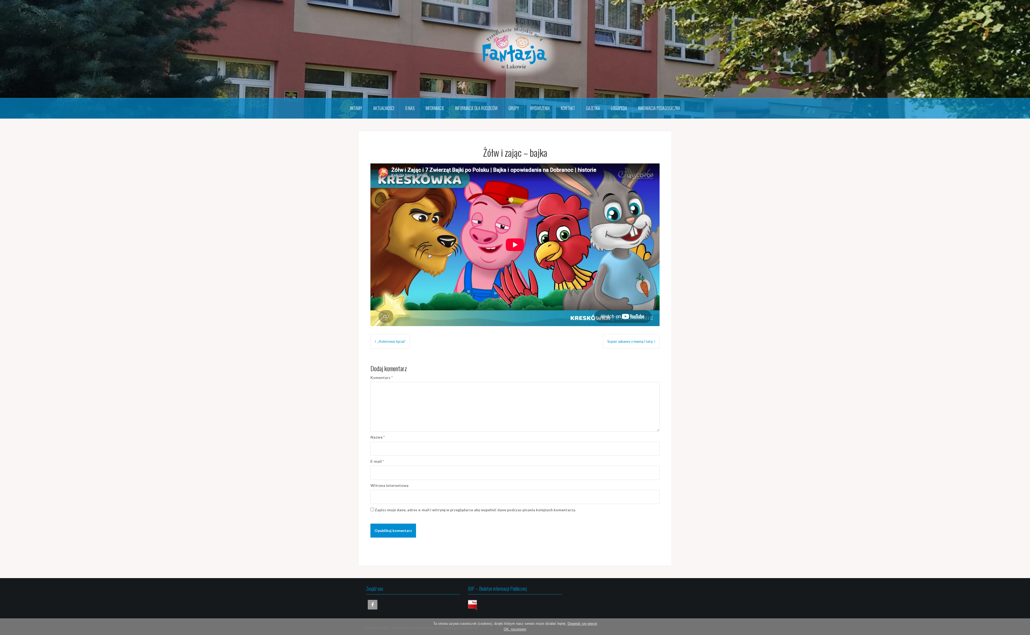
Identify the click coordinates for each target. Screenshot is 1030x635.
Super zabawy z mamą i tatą (630, 341)
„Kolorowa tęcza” (391, 341)
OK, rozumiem (515, 629)
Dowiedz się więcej (582, 624)
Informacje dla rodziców (476, 108)
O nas (410, 108)
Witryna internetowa (389, 485)
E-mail (377, 461)
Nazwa (377, 437)
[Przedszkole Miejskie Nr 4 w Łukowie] (515, 48)
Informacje (435, 108)
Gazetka (593, 108)
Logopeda (619, 108)
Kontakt (568, 108)
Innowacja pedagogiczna (659, 108)
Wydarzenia (540, 108)
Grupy (514, 108)
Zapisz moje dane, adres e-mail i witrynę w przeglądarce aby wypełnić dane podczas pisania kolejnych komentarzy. (475, 510)
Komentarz (381, 377)
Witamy (356, 108)
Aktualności (383, 108)
